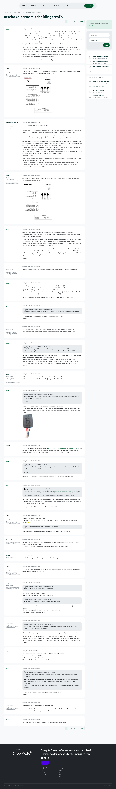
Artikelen (43, 770)
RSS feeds (61, 776)
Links (42, 776)
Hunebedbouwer (11, 540)
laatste (81, 21)
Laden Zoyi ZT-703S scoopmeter (102, 66)
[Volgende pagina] (74, 21)
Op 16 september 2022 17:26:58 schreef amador (40, 489)
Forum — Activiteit (94, 53)
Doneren (45, 763)
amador (8, 445)
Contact (43, 778)
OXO (7, 651)
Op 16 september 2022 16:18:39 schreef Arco (39, 347)
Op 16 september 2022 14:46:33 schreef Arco (39, 309)
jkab (7, 29)
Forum (45, 6)
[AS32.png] (37, 202)
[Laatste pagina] (77, 21)
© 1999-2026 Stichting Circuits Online (13, 785)
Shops (68, 6)
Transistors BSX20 (98, 95)
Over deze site (62, 772)
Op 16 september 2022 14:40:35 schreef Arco (39, 394)
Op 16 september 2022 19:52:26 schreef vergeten (40, 672)
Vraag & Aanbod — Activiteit (96, 77)
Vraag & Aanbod (54, 6)
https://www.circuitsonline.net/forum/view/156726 (62, 448)
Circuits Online (7, 12)
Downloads (43, 774)
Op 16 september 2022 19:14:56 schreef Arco (39, 624)
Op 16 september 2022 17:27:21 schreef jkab (39, 599)
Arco (7, 68)
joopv (8, 555)
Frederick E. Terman (12, 122)
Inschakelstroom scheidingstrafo (34, 12)
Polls (60, 774)
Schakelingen (44, 772)
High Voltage (21, 12)
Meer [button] (73, 6)
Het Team (61, 770)
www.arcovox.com (16, 76)
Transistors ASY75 (98, 86)
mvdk (8, 719)
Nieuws (63, 6)
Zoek (106, 45)
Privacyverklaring (108, 785)
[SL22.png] (37, 95)
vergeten (9, 583)
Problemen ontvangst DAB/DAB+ (103, 56)
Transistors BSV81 (98, 91)
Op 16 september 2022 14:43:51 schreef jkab (39, 586)
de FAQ (91, 25)
